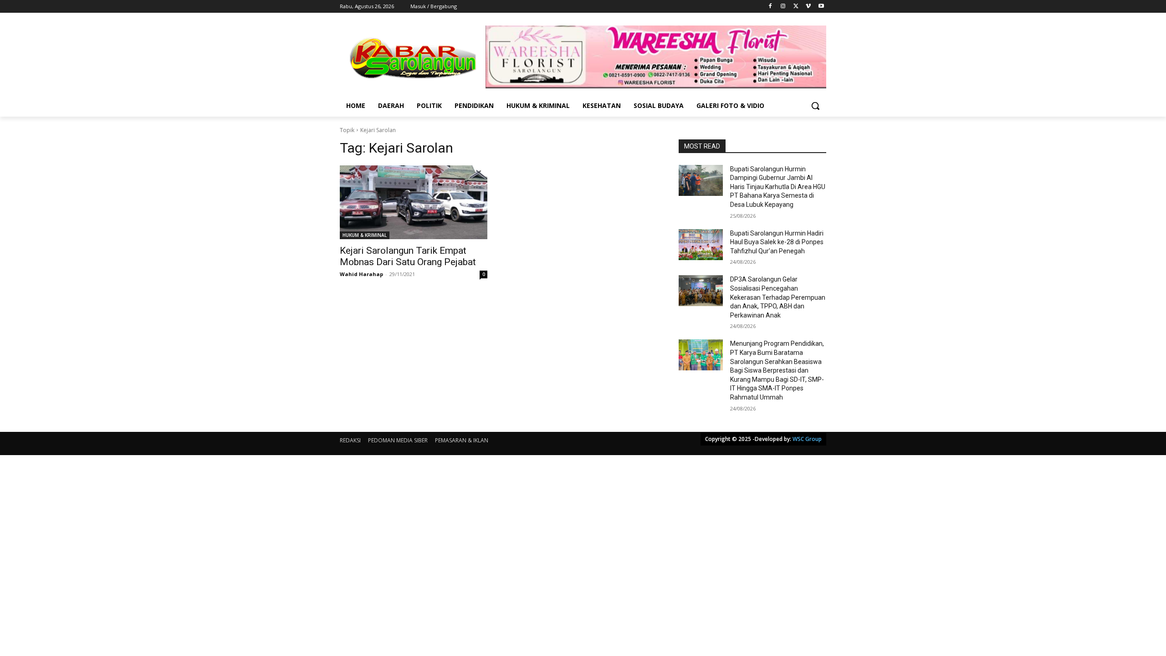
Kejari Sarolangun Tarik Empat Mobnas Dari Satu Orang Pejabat (408, 256)
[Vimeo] (808, 6)
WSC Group (807, 439)
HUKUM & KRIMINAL (365, 235)
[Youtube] (821, 6)
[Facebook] (770, 6)
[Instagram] (783, 6)
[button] (815, 106)
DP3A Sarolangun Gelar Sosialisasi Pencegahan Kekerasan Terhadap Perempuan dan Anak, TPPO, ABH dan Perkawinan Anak (777, 297)
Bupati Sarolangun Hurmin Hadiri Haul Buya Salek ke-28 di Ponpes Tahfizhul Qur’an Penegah (776, 242)
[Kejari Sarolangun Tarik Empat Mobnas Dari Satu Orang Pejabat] (413, 202)
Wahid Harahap (361, 274)
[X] (796, 6)
